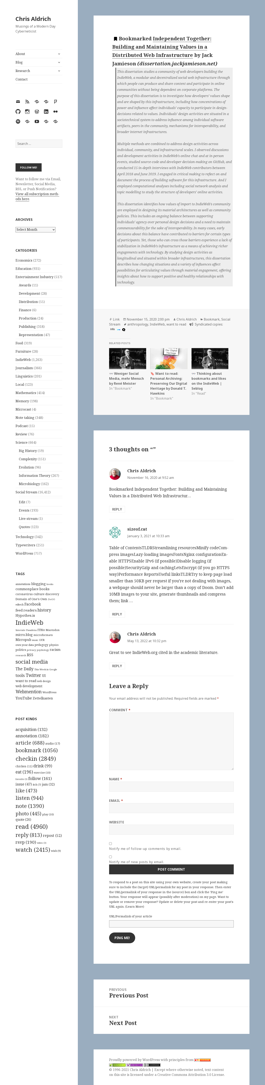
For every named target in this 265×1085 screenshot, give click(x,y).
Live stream (28, 518)
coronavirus (24, 594)
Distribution (28, 301)
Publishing (27, 326)
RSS (30, 654)
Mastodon (53, 630)
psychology (43, 650)
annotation (32, 736)
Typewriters (25, 545)
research (21, 655)
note (30, 806)
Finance (25, 310)
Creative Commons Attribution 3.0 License (190, 1074)
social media (32, 661)
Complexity (28, 459)
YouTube (24, 698)
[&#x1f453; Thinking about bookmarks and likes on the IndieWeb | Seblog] (210, 358)
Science (22, 442)
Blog (19, 62)
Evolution (26, 467)
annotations (23, 584)
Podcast (22, 426)
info (112, 329)
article (30, 742)
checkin (36, 758)
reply (29, 834)
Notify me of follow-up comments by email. (145, 848)
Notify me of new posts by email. (136, 862)
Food (19, 343)
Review (21, 434)
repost (52, 835)
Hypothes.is (25, 615)
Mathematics (26, 393)
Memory (22, 401)
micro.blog (24, 634)
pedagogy (41, 645)
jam (48, 784)
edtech (20, 604)
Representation (31, 335)
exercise (42, 772)
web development (29, 686)
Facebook (32, 604)
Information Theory (34, 475)
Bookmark (212, 319)
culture (39, 594)
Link (116, 319)
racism (55, 649)
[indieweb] (118, 329)
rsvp (26, 842)
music (35, 640)
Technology (25, 537)
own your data (25, 645)
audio (52, 743)
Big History (28, 450)
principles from (181, 1059)
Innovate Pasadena (26, 630)
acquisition (31, 729)
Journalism (24, 368)
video (41, 842)
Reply (117, 509)
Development (29, 293)
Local (20, 384)
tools (20, 675)
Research (23, 70)
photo (28, 813)
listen (29, 797)
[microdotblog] (123, 329)
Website (116, 822)
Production (27, 318)
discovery (52, 594)
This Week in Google (45, 669)
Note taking (25, 417)
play (48, 814)
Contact (22, 79)
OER (42, 640)
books (50, 584)
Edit (22, 502)
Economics (24, 260)
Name (115, 779)
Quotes (24, 527)
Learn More (134, 906)
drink (42, 766)
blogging (38, 584)
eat (24, 772)
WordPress (24, 553)
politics (21, 650)
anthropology (137, 324)
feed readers (26, 610)
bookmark (37, 750)
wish (56, 851)
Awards (25, 285)
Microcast (23, 409)
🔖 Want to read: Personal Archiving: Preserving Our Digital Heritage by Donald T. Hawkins (168, 383)
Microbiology (29, 484)
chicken (24, 766)
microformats (43, 635)
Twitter (33, 675)
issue (24, 784)
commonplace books (32, 588)
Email (116, 800)
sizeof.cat (137, 529)
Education (23, 268)
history (44, 610)
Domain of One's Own (31, 599)
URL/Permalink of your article (130, 916)
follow (40, 778)
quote (23, 819)
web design (44, 681)
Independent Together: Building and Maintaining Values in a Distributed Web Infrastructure (161, 47)
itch (37, 784)
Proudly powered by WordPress (135, 1059)
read (32, 826)
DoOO (51, 599)
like (26, 790)
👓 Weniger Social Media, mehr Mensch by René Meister (126, 378)
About (20, 54)
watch (33, 849)
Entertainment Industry (34, 277)
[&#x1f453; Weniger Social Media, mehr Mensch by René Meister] (127, 358)
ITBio (41, 630)
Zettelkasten (43, 698)
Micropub (23, 639)
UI (44, 675)
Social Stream (26, 492)
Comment (120, 710)
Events (24, 510)
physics (54, 645)
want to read (26, 680)
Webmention (29, 691)
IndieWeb (23, 359)
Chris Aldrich (33, 19)
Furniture (23, 351)
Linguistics (24, 376)
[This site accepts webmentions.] (134, 1064)
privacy (31, 649)
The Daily (25, 669)
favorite (22, 779)
